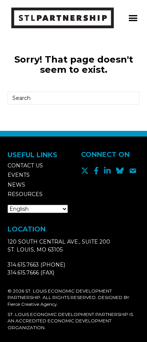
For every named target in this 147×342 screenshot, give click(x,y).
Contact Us (25, 165)
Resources (25, 194)
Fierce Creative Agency (32, 304)
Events (19, 175)
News (16, 184)
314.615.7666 (23, 272)
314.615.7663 (23, 264)
